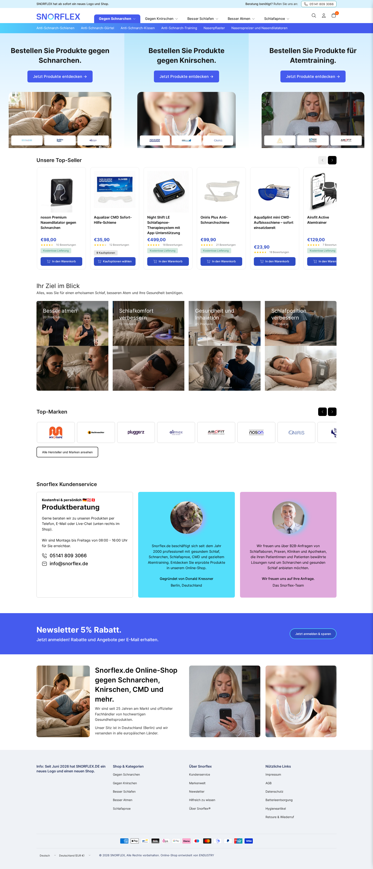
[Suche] (314, 15)
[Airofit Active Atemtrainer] (328, 192)
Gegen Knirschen (125, 783)
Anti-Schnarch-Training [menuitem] (179, 28)
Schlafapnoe (122, 808)
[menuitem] (117, 18)
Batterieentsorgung (279, 800)
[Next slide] (332, 160)
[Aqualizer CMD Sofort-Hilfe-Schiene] (115, 192)
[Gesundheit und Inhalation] (225, 346)
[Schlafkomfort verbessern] (149, 346)
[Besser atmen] (72, 346)
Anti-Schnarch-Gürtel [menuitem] (97, 28)
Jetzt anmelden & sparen (313, 634)
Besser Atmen (122, 800)
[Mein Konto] (324, 15)
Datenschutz (274, 791)
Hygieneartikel (276, 808)
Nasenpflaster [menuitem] (214, 28)
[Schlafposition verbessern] (301, 346)
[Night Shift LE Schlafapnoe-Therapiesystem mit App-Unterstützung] (168, 192)
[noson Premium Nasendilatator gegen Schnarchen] (61, 192)
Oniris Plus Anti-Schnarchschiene (215, 220)
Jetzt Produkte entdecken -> (60, 76)
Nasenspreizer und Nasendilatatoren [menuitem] (259, 28)
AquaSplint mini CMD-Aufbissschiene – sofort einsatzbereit (273, 222)
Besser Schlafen (124, 791)
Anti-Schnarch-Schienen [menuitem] (55, 28)
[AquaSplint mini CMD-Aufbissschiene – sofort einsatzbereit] (275, 192)
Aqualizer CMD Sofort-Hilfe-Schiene (113, 220)
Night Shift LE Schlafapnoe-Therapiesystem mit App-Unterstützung (163, 225)
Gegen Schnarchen (126, 774)
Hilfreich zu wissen (202, 800)
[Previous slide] (322, 412)
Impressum (273, 774)
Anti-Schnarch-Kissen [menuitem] (138, 28)
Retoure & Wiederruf (280, 817)
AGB (269, 783)
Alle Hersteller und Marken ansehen (67, 452)
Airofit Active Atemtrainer (318, 220)
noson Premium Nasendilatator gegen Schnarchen (58, 222)
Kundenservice (199, 774)
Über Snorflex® (199, 808)
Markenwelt (197, 783)
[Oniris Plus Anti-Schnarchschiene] (221, 192)
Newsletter (196, 791)
